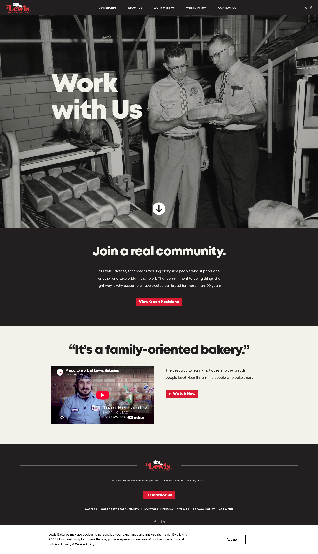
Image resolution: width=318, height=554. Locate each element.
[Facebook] (310, 7)
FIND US (167, 509)
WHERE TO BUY (196, 8)
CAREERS (91, 509)
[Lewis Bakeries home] (18, 8)
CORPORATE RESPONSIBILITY (120, 509)
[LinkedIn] (305, 8)
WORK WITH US (164, 8)
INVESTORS (151, 509)
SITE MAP (183, 509)
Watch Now (184, 393)
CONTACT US (227, 8)
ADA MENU (226, 509)
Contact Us (161, 495)
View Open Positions (159, 302)
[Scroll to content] (159, 208)
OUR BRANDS (108, 8)
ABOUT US (135, 8)
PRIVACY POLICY (204, 509)
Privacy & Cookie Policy (77, 544)
